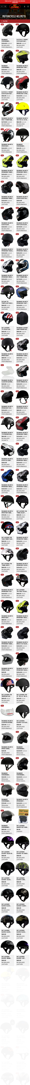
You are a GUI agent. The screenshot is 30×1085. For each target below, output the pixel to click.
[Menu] (2, 6)
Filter (5, 21)
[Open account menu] (24, 6)
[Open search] (5, 6)
